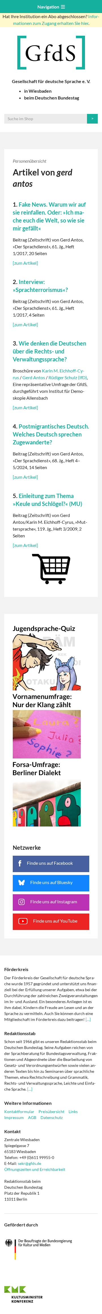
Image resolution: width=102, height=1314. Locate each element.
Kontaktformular (19, 1111)
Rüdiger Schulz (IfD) (67, 377)
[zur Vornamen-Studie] (51, 724)
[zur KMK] (51, 1294)
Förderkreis (16, 969)
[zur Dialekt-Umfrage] (51, 792)
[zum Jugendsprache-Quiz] (51, 656)
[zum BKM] (51, 1249)
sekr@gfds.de (29, 1163)
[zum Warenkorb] (51, 568)
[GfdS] (51, 52)
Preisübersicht (51, 1111)
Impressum (14, 1117)
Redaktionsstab (19, 1033)
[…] (88, 1019)
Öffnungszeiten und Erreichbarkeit (34, 1169)
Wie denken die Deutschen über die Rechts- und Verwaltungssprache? (49, 351)
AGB (32, 1117)
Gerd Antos (33, 377)
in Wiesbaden (38, 91)
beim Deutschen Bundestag (51, 97)
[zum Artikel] (25, 263)
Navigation (49, 6)
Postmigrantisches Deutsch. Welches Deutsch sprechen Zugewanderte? (51, 434)
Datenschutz (52, 1117)
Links (73, 1111)
